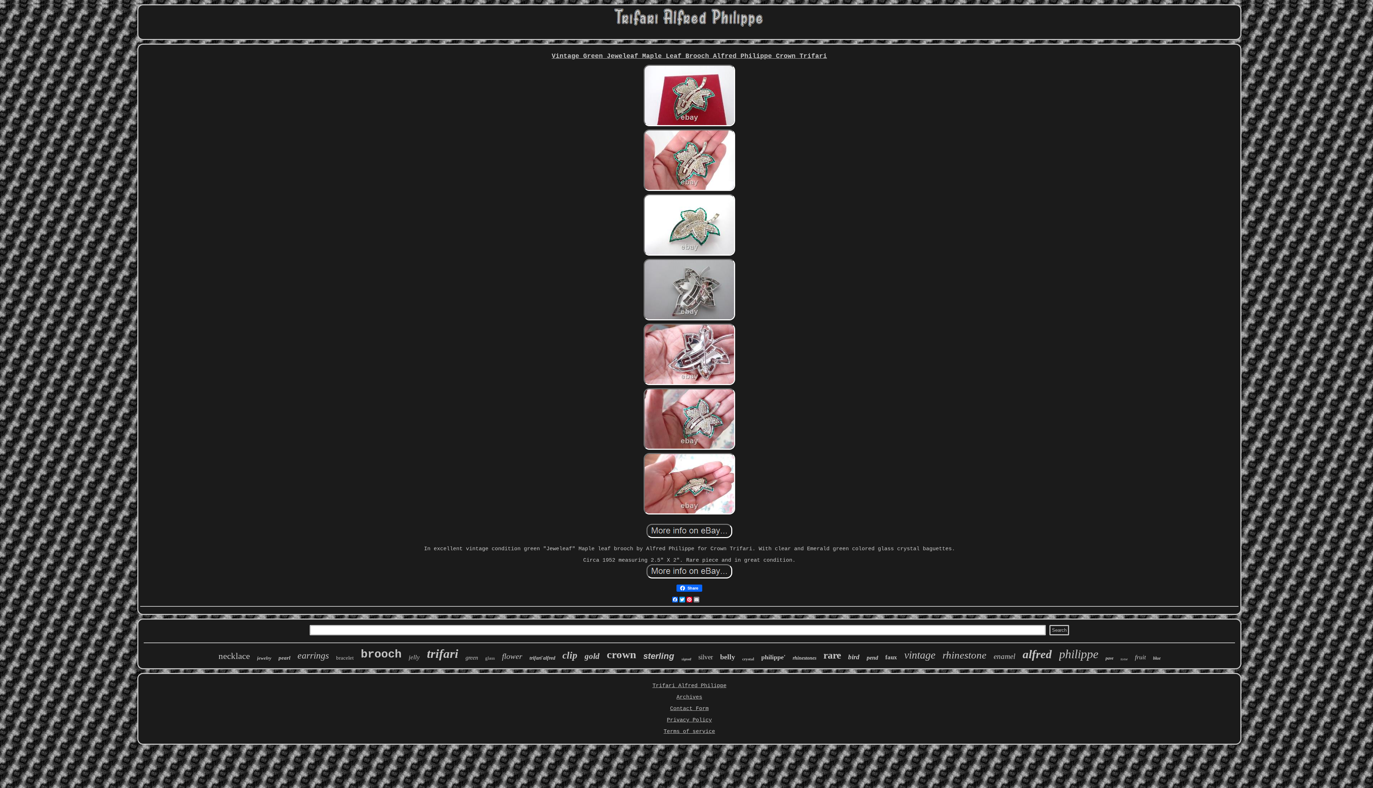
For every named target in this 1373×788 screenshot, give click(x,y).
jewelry (264, 658)
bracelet (345, 658)
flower (512, 656)
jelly (414, 657)
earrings (313, 655)
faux (891, 657)
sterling (658, 656)
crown (621, 654)
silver (705, 657)
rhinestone (964, 655)
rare (832, 655)
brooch (381, 654)
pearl (284, 658)
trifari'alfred (542, 658)
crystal (748, 659)
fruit (1140, 657)
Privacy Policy (689, 720)
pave (1109, 658)
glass (490, 658)
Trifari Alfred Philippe (690, 686)
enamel (1004, 656)
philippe (1078, 654)
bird (854, 657)
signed (686, 659)
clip (569, 655)
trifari (442, 654)
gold (592, 656)
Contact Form (689, 709)
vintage (919, 655)
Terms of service (689, 732)
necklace (234, 656)
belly (727, 657)
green (472, 658)
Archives (689, 697)
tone (1124, 659)
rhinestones (804, 658)
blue (1157, 658)
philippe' (773, 657)
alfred (1037, 654)
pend (872, 658)
